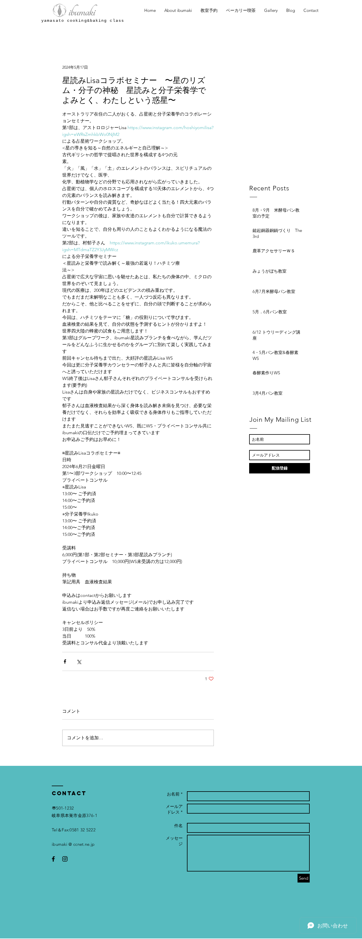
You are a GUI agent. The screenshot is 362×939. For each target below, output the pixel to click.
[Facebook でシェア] (65, 661)
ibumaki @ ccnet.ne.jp (73, 844)
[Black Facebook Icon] (53, 858)
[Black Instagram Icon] (64, 858)
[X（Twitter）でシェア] (78, 661)
